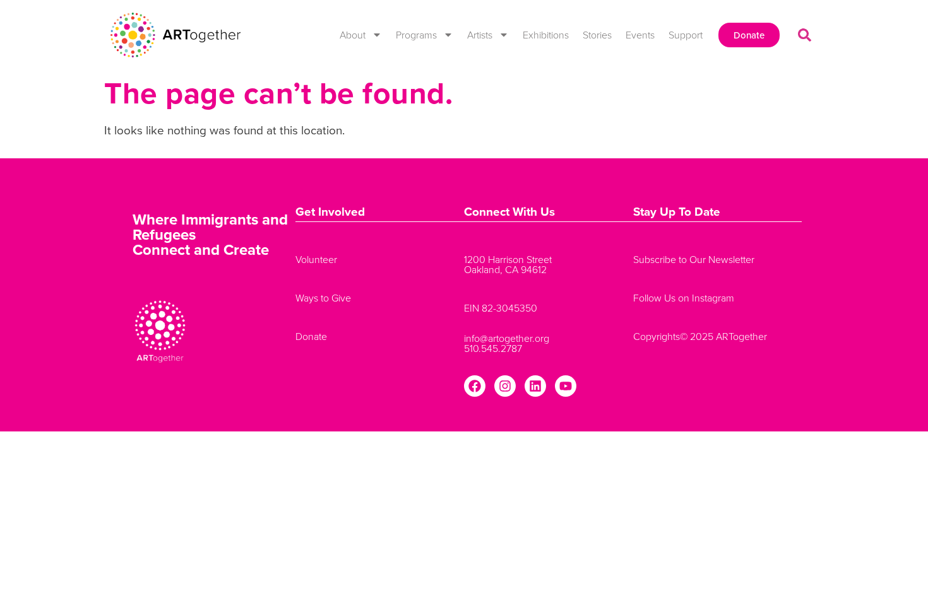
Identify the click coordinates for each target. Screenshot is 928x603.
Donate (311, 336)
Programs (416, 35)
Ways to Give (323, 298)
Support (686, 35)
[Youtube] (565, 386)
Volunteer (316, 259)
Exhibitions (546, 35)
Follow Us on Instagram (683, 298)
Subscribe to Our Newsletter (693, 259)
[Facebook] (474, 386)
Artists (479, 35)
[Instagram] (505, 386)
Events (640, 35)
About (353, 35)
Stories (597, 35)
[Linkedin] (535, 386)
